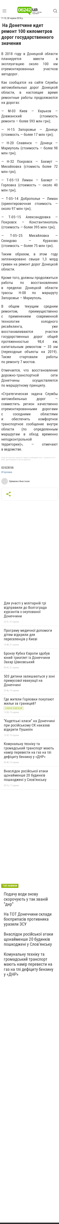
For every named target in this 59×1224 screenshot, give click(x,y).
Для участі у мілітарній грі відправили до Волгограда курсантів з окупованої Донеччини (25, 609)
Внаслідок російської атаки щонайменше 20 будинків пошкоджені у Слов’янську (26, 775)
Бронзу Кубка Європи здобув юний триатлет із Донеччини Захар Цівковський (27, 657)
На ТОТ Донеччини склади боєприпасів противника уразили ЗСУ (28, 919)
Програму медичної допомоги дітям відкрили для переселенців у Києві (28, 634)
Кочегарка (7, 467)
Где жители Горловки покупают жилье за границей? (29, 701)
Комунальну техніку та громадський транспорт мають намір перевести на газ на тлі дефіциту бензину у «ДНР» (29, 750)
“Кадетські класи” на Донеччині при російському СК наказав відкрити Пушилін (29, 725)
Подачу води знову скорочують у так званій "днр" (26, 899)
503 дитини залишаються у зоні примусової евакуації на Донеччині (29, 680)
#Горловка (6, 472)
